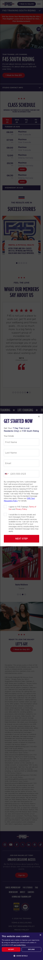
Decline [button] (31, 949)
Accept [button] (11, 949)
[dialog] (21, 946)
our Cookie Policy (20, 945)
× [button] (40, 935)
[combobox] (6, 473)
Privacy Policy (21, 509)
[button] (21, 955)
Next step (21, 538)
